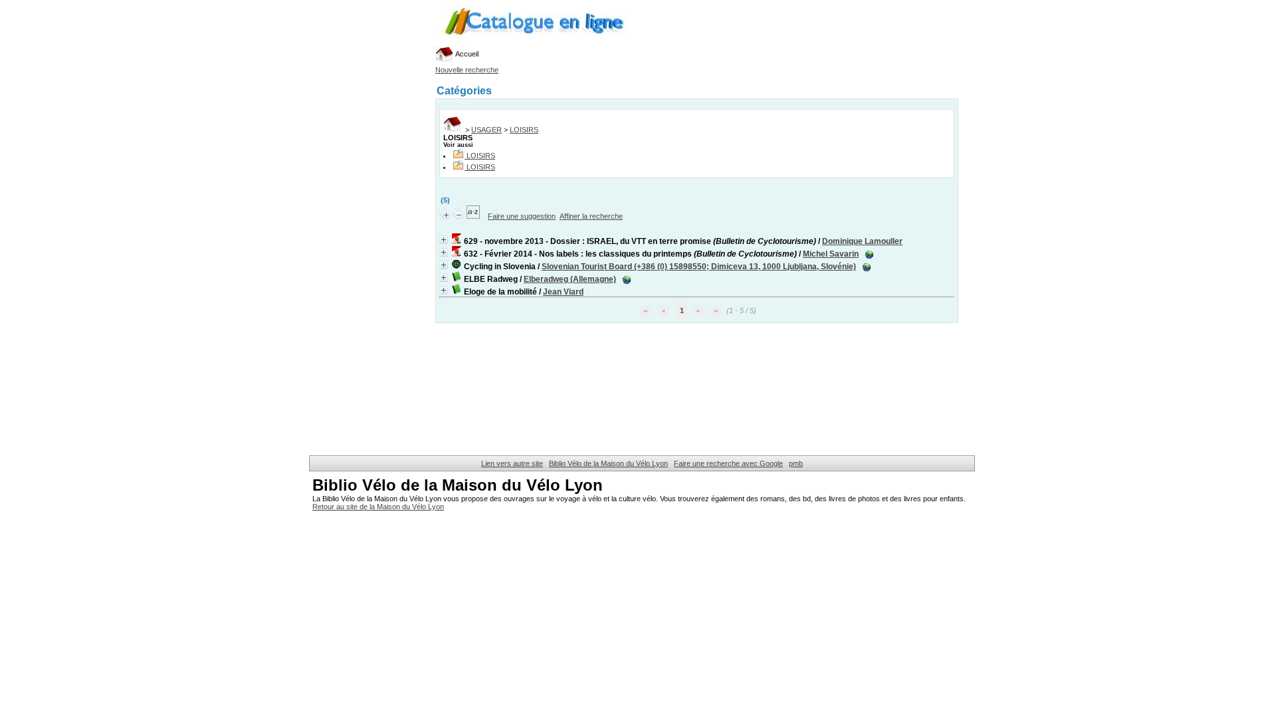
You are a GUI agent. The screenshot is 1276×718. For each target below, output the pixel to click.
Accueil (466, 54)
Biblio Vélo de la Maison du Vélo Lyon (608, 463)
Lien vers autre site (512, 463)
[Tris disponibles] (474, 216)
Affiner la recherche (591, 216)
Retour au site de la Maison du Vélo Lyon (378, 507)
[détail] (443, 239)
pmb (796, 463)
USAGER (486, 130)
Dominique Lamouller (862, 241)
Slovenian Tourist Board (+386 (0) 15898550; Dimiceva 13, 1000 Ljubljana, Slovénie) (699, 266)
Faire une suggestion (522, 216)
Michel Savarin (831, 254)
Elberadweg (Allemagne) (570, 279)
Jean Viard (563, 292)
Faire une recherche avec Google (728, 463)
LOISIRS (524, 130)
